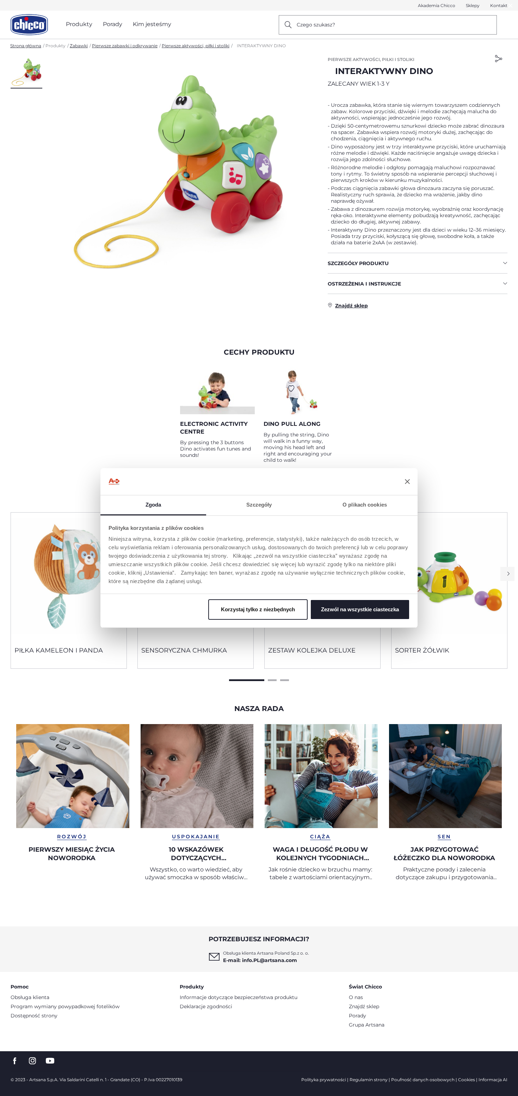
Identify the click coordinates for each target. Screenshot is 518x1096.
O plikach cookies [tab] (365, 505)
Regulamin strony (369, 1079)
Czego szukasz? (316, 25)
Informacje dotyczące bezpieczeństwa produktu (238, 997)
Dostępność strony (34, 1015)
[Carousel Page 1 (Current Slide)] (246, 680)
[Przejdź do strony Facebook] (15, 1061)
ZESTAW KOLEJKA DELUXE (312, 650)
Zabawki (79, 45)
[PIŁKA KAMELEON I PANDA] (69, 577)
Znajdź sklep (364, 1006)
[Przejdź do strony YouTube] (50, 1061)
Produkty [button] (79, 24)
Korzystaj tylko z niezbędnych (258, 609)
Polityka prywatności (323, 1079)
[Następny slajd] (507, 574)
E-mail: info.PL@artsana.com (260, 960)
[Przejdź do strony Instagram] (32, 1061)
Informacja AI (493, 1079)
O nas (356, 997)
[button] (26, 72)
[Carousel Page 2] (272, 680)
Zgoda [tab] (153, 505)
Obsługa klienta (30, 997)
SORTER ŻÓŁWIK (422, 650)
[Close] (510, 5)
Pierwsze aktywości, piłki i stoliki (195, 45)
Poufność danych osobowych (423, 1079)
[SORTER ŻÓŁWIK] (449, 577)
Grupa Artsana (366, 1025)
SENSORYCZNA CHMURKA (184, 650)
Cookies (466, 1079)
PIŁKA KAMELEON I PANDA (58, 650)
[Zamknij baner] (407, 481)
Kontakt (498, 5)
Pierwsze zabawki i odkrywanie (125, 45)
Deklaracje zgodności (206, 1006)
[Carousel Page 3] (284, 680)
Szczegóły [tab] (259, 505)
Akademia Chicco (436, 5)
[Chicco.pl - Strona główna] (29, 24)
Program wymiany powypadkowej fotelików (65, 1006)
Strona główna (25, 45)
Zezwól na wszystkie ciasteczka (360, 609)
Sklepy (473, 5)
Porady (357, 1015)
